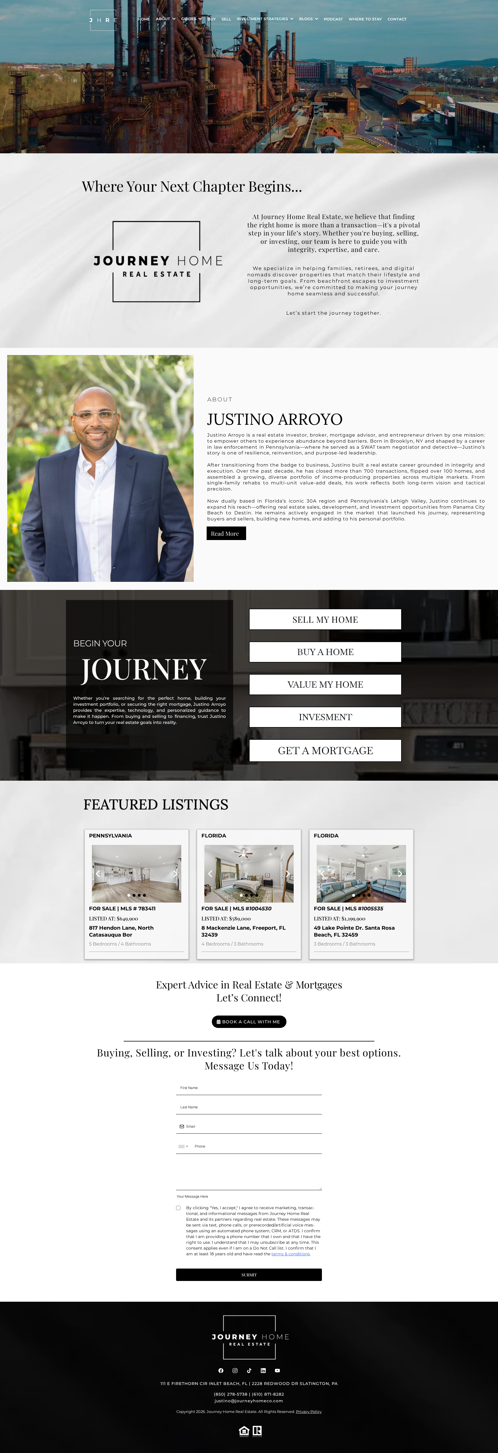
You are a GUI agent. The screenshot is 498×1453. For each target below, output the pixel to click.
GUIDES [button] (189, 18)
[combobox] (183, 1146)
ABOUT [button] (163, 18)
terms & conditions (290, 1253)
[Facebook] (221, 1370)
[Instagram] (235, 1370)
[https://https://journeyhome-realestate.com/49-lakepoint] (361, 874)
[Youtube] (277, 1370)
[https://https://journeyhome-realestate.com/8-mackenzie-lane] (249, 874)
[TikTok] (249, 1370)
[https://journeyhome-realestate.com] (103, 20)
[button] (291, 18)
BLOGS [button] (306, 18)
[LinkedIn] (263, 1370)
